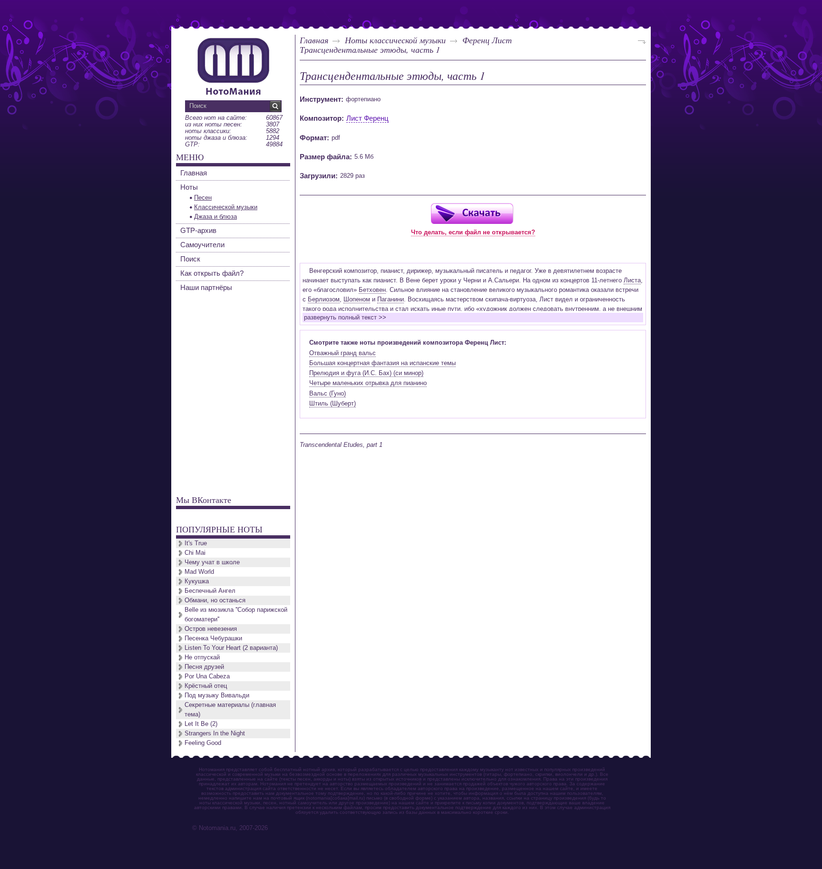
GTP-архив (198, 230)
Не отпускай (202, 657)
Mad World (199, 571)
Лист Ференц (367, 118)
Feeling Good (203, 742)
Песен (203, 197)
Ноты (189, 187)
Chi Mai (195, 552)
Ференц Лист (487, 40)
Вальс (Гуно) (327, 393)
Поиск (190, 259)
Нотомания (233, 65)
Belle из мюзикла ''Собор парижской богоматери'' (236, 614)
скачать (472, 213)
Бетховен (372, 289)
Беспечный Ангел (210, 590)
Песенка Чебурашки (213, 638)
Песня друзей (204, 666)
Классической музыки (225, 207)
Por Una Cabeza (207, 676)
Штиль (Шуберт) (332, 403)
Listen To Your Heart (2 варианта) (231, 647)
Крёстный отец (206, 685)
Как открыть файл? (212, 273)
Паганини (390, 299)
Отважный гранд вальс (342, 353)
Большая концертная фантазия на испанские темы (382, 363)
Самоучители (202, 245)
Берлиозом (324, 299)
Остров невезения (211, 628)
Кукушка (197, 581)
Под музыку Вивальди (217, 695)
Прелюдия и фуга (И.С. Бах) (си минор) (366, 373)
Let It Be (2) (201, 723)
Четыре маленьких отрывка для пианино (368, 382)
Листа (632, 280)
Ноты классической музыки (395, 40)
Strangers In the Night (215, 733)
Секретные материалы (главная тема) (230, 709)
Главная (314, 40)
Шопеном (356, 299)
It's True (196, 543)
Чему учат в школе (212, 562)
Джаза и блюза (215, 216)
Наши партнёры (206, 287)
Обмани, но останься (215, 600)
